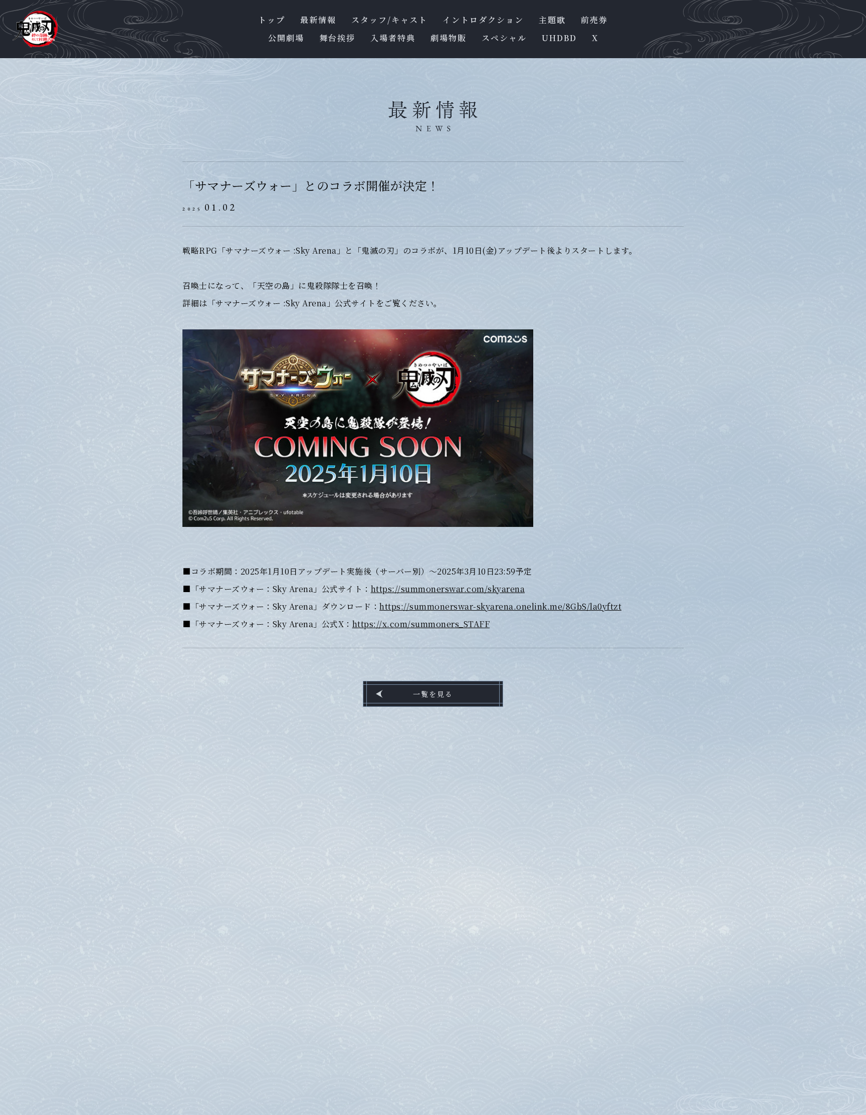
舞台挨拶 (337, 38)
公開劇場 (286, 38)
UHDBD (559, 38)
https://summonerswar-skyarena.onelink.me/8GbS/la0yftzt (500, 606)
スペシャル (504, 38)
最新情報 (318, 20)
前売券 (594, 20)
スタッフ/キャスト (389, 20)
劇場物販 (448, 38)
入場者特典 (392, 38)
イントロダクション (483, 20)
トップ (271, 20)
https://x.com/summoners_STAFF (421, 624)
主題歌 (552, 20)
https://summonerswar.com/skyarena (448, 589)
